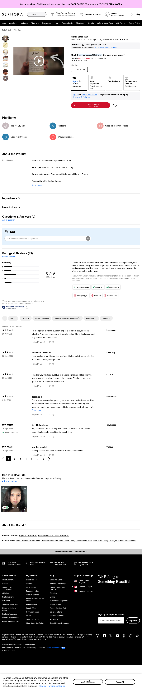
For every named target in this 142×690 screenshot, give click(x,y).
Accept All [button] (120, 682)
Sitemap (42, 647)
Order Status (31, 587)
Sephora (22, 535)
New (4, 23)
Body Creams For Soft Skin (28, 540)
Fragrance (46, 23)
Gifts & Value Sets (105, 23)
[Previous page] (3, 458)
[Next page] (49, 458)
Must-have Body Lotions (125, 540)
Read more (36, 410)
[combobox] (36, 14)
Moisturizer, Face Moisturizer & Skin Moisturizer (48, 535)
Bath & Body (67, 23)
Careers (5, 583)
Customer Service (57, 579)
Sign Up (133, 620)
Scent (107, 47)
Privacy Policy (7, 647)
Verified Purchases (42, 318)
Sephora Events (8, 597)
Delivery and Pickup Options (57, 588)
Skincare (35, 23)
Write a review (8, 256)
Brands (91, 23)
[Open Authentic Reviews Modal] (27, 307)
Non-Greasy (99, 47)
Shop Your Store (32, 619)
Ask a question (91, 44)
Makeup (24, 23)
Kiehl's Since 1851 (79, 37)
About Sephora (8, 579)
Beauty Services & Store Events (35, 599)
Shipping (53, 593)
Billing (52, 597)
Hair (56, 23)
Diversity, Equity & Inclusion (9, 609)
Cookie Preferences (53, 647)
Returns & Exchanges (58, 583)
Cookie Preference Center (52, 686)
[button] (38, 686)
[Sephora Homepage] (12, 14)
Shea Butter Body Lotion (103, 540)
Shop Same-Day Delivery (35, 623)
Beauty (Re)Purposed (10, 617)
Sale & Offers (134, 23)
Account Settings (32, 594)
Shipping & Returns (81, 97)
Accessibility (54, 619)
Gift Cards (120, 23)
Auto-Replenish (32, 604)
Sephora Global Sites (10, 604)
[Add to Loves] (115, 105)
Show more (37, 185)
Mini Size (80, 23)
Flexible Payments (57, 615)
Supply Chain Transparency (7, 588)
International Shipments (59, 600)
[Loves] (131, 14)
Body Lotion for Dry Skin (81, 540)
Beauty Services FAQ (58, 608)
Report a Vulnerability (10, 621)
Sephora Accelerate (9, 614)
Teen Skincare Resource (59, 623)
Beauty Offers (31, 608)
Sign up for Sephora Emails (111, 614)
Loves (28, 615)
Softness (114, 47)
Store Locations (56, 612)
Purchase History (32, 591)
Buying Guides (55, 604)
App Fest (13, 23)
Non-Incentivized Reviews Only (66, 318)
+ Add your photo (9, 481)
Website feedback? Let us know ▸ (71, 551)
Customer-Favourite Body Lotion (55, 540)
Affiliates (5, 593)
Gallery (29, 583)
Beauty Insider (31, 579)
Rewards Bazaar (32, 612)
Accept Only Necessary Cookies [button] (88, 682)
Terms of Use (20, 647)
